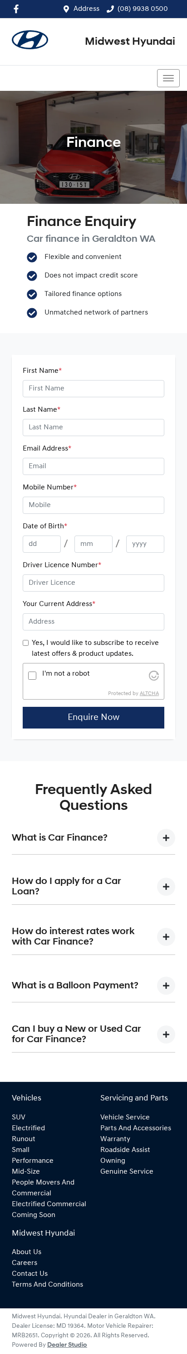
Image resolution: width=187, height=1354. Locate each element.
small (21, 1150)
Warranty (115, 1139)
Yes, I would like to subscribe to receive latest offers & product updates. (95, 648)
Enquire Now (93, 717)
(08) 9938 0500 (143, 9)
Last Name (41, 410)
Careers (24, 1263)
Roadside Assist (125, 1150)
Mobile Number (50, 487)
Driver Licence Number (62, 565)
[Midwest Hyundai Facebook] (18, 9)
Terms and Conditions (47, 1284)
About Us (26, 1252)
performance (33, 1161)
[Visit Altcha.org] (154, 675)
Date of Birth (45, 526)
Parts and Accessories (135, 1128)
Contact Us (30, 1274)
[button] (168, 78)
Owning (112, 1161)
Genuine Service (126, 1171)
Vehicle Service (125, 1117)
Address (86, 9)
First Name (42, 371)
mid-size (26, 1171)
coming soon (33, 1215)
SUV (18, 1117)
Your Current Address (59, 604)
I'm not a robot (66, 673)
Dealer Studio (67, 1345)
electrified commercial (49, 1204)
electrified (28, 1128)
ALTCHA (149, 693)
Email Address (47, 448)
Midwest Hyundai (130, 42)
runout (23, 1139)
